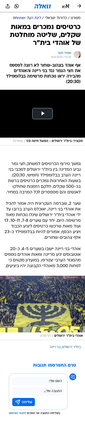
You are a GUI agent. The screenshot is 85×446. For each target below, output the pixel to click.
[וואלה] (42, 6)
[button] (65, 6)
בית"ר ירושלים (71, 347)
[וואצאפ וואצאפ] (16, 6)
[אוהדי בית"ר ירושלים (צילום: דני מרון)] (42, 308)
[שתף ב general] (7, 6)
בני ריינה (55, 347)
